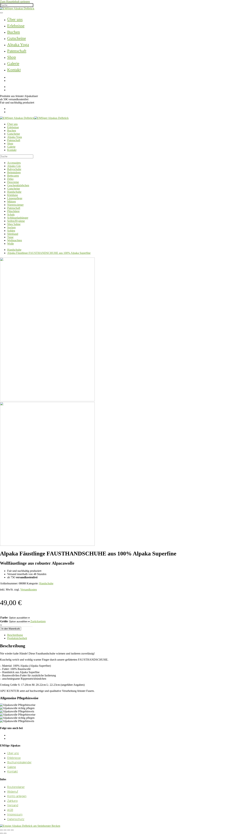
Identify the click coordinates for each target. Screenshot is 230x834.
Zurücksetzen (38, 621)
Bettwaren (13, 175)
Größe (4, 621)
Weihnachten (14, 240)
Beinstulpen (14, 172)
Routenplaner (16, 787)
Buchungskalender (19, 762)
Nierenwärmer (15, 204)
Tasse (10, 237)
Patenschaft (16, 51)
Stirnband (12, 233)
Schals (11, 214)
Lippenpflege (14, 198)
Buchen (13, 32)
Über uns (15, 19)
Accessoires (14, 162)
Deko (10, 178)
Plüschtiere (13, 211)
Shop (11, 57)
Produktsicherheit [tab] (17, 638)
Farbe (4, 617)
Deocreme (13, 182)
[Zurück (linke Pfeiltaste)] (1, 833)
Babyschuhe (14, 169)
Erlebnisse (15, 26)
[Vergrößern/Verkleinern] (1, 830)
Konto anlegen (16, 796)
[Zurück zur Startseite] (17, 8)
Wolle (10, 243)
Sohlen (11, 230)
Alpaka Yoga (18, 44)
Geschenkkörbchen (18, 185)
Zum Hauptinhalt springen (15, 1)
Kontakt (14, 70)
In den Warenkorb (10, 628)
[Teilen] (8, 830)
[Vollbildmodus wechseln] (5, 830)
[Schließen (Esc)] (12, 830)
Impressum (14, 814)
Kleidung (12, 195)
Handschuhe (14, 191)
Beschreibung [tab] (15, 635)
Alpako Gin (14, 165)
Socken (11, 227)
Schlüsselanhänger (17, 217)
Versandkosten (28, 589)
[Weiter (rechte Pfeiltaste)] (5, 833)
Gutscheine (16, 38)
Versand (12, 805)
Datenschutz (15, 819)
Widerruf (12, 791)
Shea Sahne (13, 224)
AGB (10, 810)
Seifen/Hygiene (16, 220)
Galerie (13, 63)
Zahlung (12, 801)
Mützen (11, 201)
